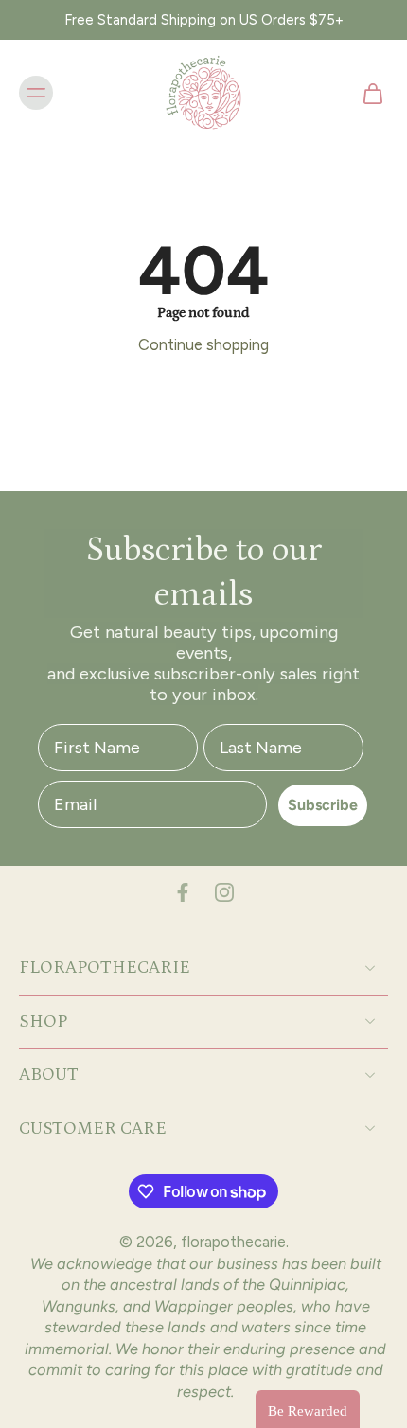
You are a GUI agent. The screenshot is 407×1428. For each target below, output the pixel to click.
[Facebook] (183, 892)
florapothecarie (233, 1241)
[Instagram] (224, 892)
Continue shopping (203, 344)
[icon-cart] (367, 93)
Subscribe (323, 805)
